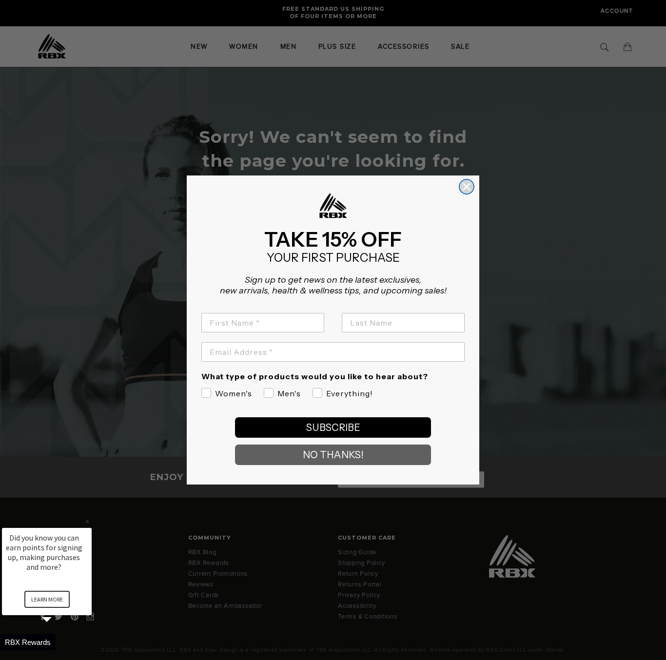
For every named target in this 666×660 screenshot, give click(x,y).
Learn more (47, 599)
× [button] (87, 521)
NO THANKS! (333, 455)
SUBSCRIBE (333, 427)
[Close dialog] (466, 186)
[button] (58, 642)
